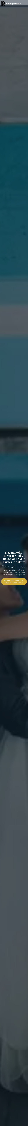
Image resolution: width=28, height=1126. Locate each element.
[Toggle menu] (26, 4)
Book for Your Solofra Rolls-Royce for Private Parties (14, 582)
